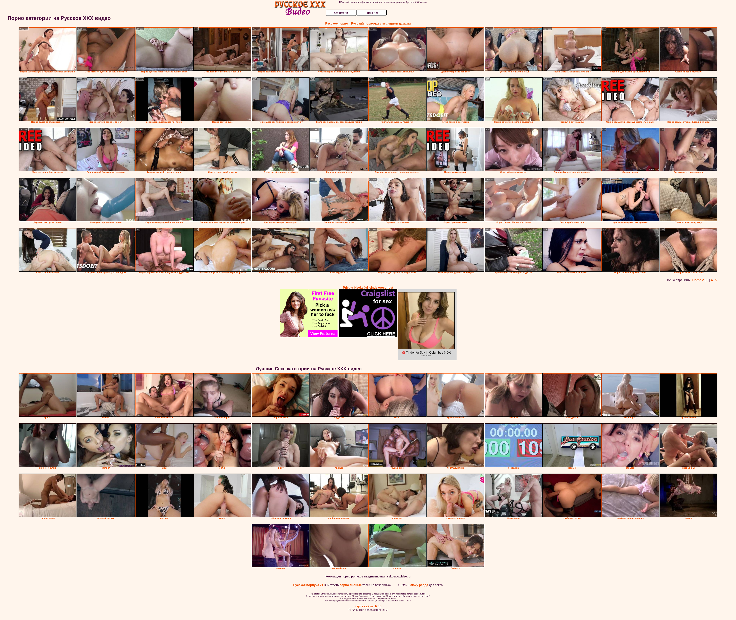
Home (696, 280)
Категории (341, 12)
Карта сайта (364, 606)
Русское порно (336, 23)
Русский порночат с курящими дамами (381, 23)
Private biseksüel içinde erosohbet (368, 287)
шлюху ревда (418, 585)
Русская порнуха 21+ (309, 585)
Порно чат (371, 12)
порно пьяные (350, 585)
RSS (378, 606)
